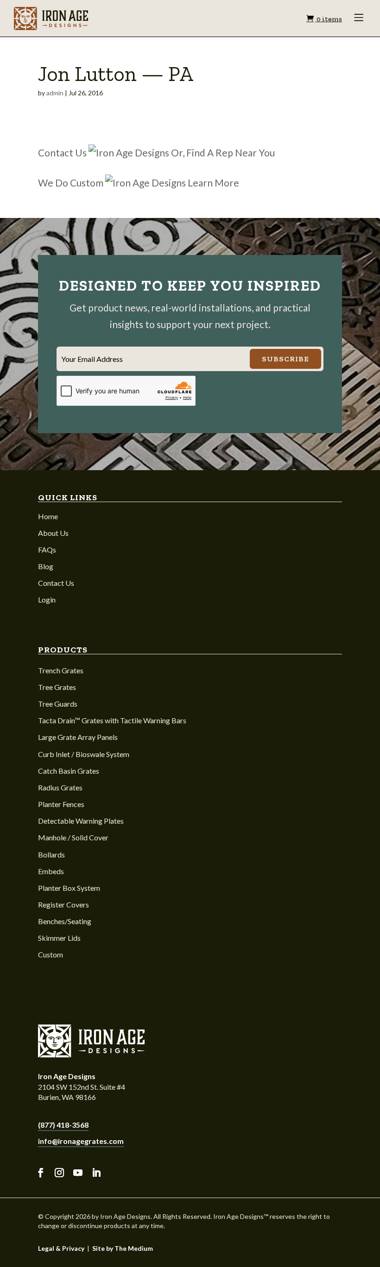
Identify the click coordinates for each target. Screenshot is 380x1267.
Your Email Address (92, 358)
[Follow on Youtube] (78, 1172)
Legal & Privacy (61, 1248)
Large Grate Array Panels (78, 737)
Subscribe (285, 358)
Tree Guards (57, 703)
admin (54, 93)
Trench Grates (60, 670)
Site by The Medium (122, 1248)
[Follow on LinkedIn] (96, 1172)
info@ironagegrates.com (81, 1141)
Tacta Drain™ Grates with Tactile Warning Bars (112, 720)
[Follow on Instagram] (59, 1172)
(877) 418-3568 (63, 1124)
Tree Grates (57, 687)
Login (47, 599)
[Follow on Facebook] (41, 1172)
